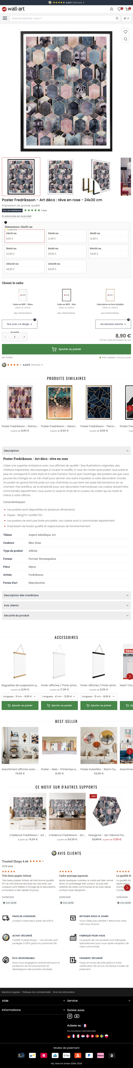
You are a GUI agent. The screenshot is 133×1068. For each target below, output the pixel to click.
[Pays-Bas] (83, 1036)
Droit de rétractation (64, 992)
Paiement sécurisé (91, 958)
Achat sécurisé (22, 935)
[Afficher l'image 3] (100, 176)
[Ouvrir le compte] (111, 9)
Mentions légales (11, 992)
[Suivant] (130, 408)
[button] (66, 91)
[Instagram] (69, 1016)
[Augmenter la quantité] (24, 336)
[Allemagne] (69, 1036)
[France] (73, 1036)
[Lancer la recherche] (117, 18)
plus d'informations (23, 313)
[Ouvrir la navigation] (5, 18)
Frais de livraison (23, 916)
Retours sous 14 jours (93, 916)
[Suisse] (92, 1036)
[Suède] (101, 1036)
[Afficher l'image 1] (21, 176)
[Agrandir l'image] (125, 38)
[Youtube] (76, 1016)
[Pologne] (106, 1036)
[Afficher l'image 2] (61, 176)
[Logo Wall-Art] (13, 9)
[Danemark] (87, 1036)
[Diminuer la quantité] (5, 336)
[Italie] (78, 1036)
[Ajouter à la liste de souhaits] (125, 31)
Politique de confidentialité (36, 992)
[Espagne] (97, 1036)
